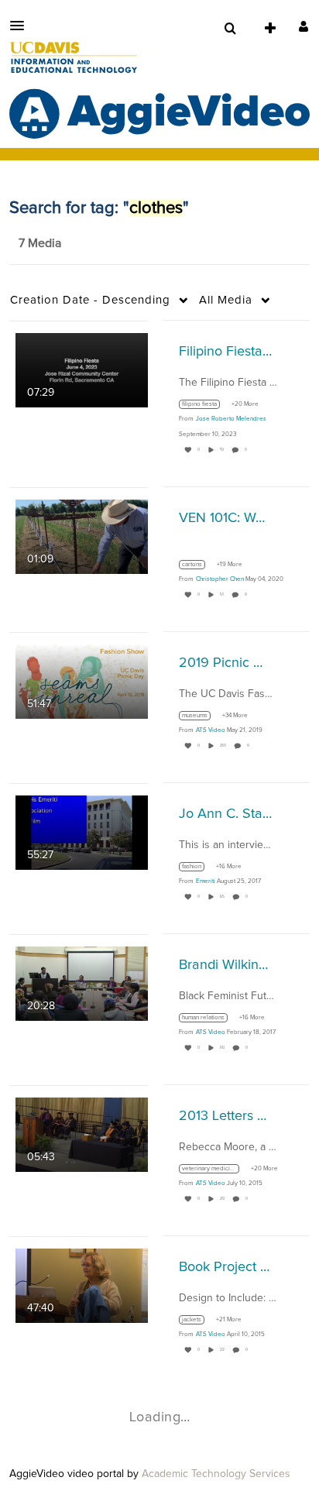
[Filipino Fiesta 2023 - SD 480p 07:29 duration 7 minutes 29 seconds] (81, 369)
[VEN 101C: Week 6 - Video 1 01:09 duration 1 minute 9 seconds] (81, 536)
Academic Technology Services (216, 1474)
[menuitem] (230, 29)
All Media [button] (225, 300)
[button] (21, 25)
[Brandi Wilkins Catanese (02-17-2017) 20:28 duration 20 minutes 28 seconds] (81, 982)
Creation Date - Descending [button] (90, 300)
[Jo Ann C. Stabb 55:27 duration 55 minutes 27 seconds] (81, 831)
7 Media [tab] (40, 243)
